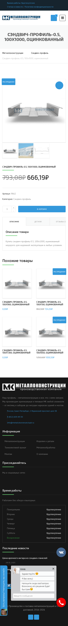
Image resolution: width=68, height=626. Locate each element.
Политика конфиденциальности (39, 7)
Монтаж (8, 454)
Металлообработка (46, 447)
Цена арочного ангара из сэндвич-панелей (24, 558)
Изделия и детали (45, 441)
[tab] (14, 221)
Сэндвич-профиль (39, 53)
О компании (42, 454)
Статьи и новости (15, 7)
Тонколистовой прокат (15, 447)
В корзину (42, 209)
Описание (14, 221)
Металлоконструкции (12, 53)
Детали (38, 221)
